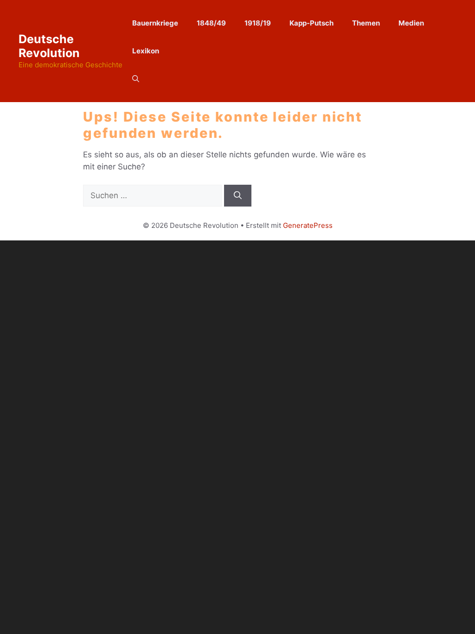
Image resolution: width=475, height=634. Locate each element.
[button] (135, 79)
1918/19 (257, 23)
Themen (366, 23)
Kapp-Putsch (311, 23)
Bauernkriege (155, 23)
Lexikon (145, 50)
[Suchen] (237, 196)
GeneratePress (308, 225)
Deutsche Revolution (49, 46)
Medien (411, 23)
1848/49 (211, 23)
